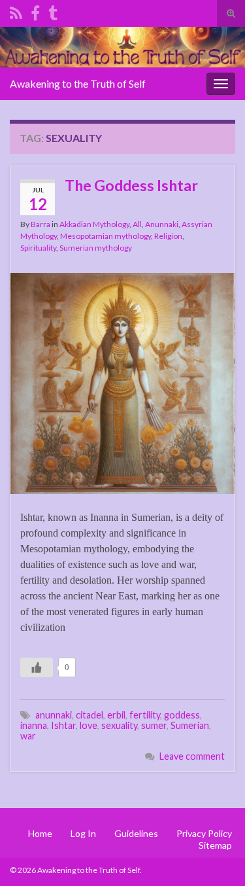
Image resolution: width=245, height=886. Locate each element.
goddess (182, 714)
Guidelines (136, 833)
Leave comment (192, 756)
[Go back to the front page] (122, 47)
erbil (116, 714)
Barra (40, 224)
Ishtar (63, 725)
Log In (83, 833)
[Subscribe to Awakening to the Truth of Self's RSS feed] (16, 10)
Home (40, 833)
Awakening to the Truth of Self (78, 83)
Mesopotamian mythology (105, 236)
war (28, 735)
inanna (33, 725)
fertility (144, 714)
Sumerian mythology (95, 248)
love (88, 725)
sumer (154, 725)
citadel (89, 714)
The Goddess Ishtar (131, 185)
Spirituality (38, 248)
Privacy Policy (204, 833)
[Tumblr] (52, 10)
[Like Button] (36, 667)
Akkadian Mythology (94, 224)
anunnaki (53, 714)
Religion (168, 236)
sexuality (119, 725)
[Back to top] (215, 856)
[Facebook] (35, 10)
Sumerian (190, 725)
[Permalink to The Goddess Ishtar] (122, 381)
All (137, 224)
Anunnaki (161, 224)
